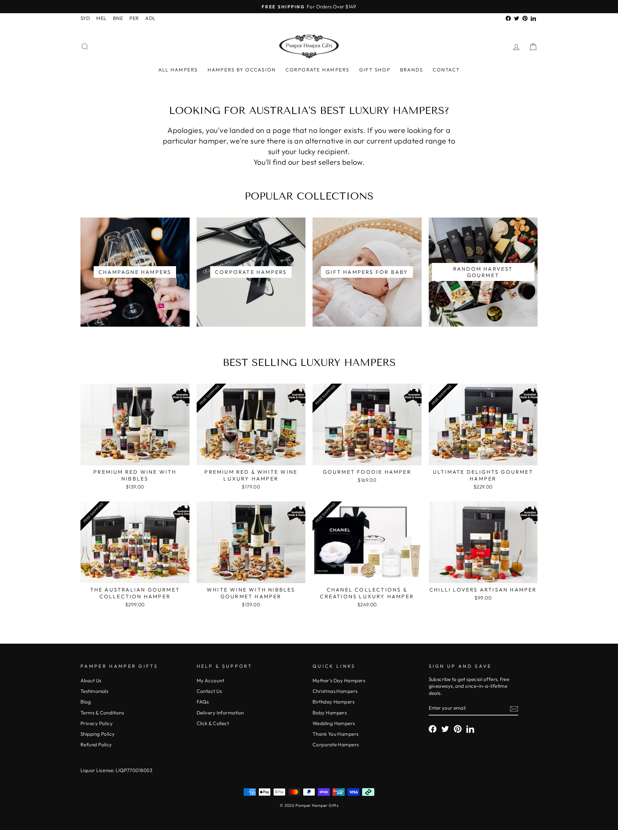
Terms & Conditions (102, 713)
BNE (118, 18)
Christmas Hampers (335, 691)
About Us (90, 680)
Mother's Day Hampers (339, 680)
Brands (411, 70)
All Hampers (178, 70)
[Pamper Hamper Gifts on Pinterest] (458, 729)
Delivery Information (220, 713)
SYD (85, 18)
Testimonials (94, 691)
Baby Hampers (330, 713)
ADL (150, 18)
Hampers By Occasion (242, 70)
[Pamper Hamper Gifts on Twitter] (445, 729)
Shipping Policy (97, 734)
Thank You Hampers (336, 734)
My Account (210, 680)
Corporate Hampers (317, 70)
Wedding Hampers (334, 723)
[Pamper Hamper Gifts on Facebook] (432, 729)
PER (134, 18)
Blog (85, 702)
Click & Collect (213, 723)
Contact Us (209, 691)
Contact (446, 70)
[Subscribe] (514, 708)
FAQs (203, 702)
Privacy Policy (96, 723)
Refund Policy (96, 744)
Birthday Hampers (333, 702)
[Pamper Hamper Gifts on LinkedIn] (470, 729)
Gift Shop (374, 70)
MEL (101, 18)
